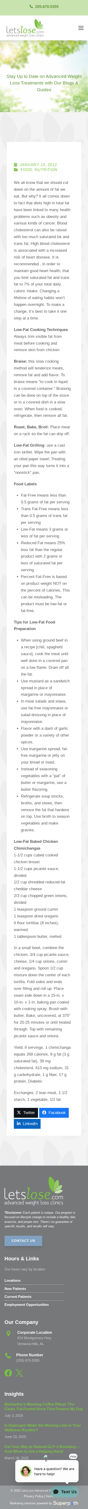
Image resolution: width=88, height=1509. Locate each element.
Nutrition (46, 170)
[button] (81, 28)
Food (26, 170)
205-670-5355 (47, 7)
